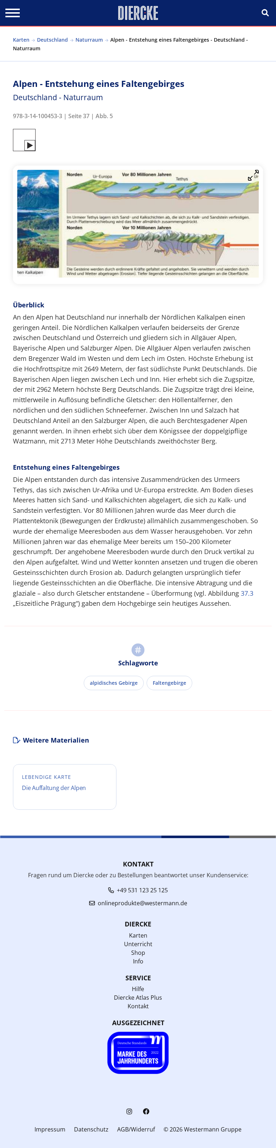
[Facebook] (146, 1111)
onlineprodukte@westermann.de (142, 903)
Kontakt (138, 1006)
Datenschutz (91, 1129)
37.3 (247, 593)
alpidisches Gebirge (114, 682)
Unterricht (138, 944)
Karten (21, 39)
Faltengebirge (169, 682)
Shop (138, 953)
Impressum (49, 1129)
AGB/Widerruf (136, 1129)
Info (138, 961)
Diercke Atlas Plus (138, 997)
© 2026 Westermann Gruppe (203, 1129)
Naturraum (89, 39)
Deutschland (52, 39)
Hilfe (138, 989)
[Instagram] (129, 1111)
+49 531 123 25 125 (142, 890)
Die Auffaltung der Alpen (54, 788)
